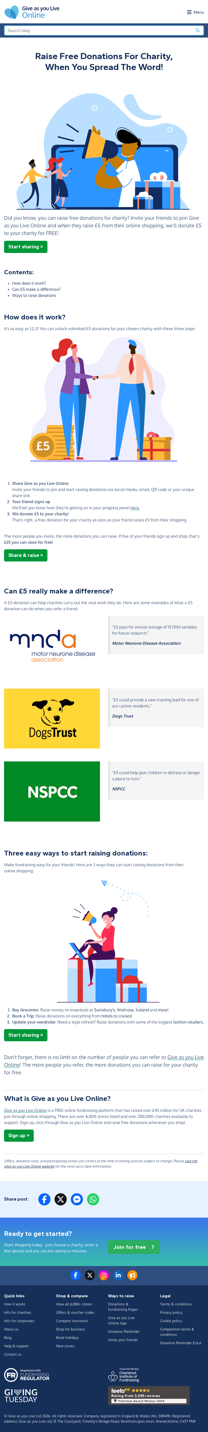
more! (163, 1009)
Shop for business (70, 1329)
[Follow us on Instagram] (104, 1278)
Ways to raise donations (34, 295)
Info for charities (17, 1312)
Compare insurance (72, 1321)
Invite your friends (123, 1340)
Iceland (142, 1009)
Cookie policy (171, 1321)
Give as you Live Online (25, 1110)
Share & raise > (25, 555)
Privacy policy (171, 1312)
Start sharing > (25, 247)
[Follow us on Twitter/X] (90, 1278)
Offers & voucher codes (75, 1312)
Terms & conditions (176, 1304)
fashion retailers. (188, 1022)
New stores (65, 1346)
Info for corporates (19, 1321)
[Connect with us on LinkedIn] (118, 1278)
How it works (14, 1304)
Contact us (13, 1354)
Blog (7, 1337)
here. (135, 507)
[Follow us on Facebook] (76, 1278)
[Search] (197, 30)
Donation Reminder (124, 1331)
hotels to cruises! (116, 1015)
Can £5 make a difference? (36, 289)
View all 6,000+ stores (74, 1304)
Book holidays (67, 1337)
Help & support (16, 1346)
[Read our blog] (132, 1278)
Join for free (129, 1247)
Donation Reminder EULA (180, 1343)
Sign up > (18, 1135)
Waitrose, (126, 1009)
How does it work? (29, 283)
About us (11, 1329)
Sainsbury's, (105, 1009)
